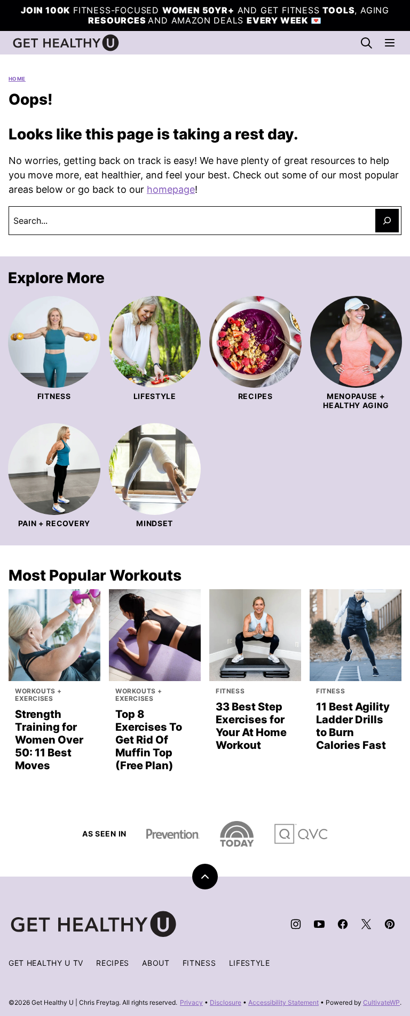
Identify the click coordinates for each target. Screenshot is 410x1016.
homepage (171, 189)
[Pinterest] (389, 924)
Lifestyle (249, 962)
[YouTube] (319, 924)
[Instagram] (296, 924)
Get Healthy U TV (46, 962)
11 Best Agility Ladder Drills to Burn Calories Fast (353, 726)
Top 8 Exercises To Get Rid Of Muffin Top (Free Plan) (148, 740)
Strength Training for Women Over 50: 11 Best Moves (49, 740)
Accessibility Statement (283, 1002)
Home (17, 79)
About (156, 962)
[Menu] (389, 42)
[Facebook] (342, 924)
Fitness (199, 962)
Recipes (112, 962)
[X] (366, 924)
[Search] (366, 42)
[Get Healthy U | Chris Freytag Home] (66, 42)
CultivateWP (381, 1002)
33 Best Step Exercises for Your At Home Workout (251, 726)
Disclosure (225, 1002)
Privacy (191, 1002)
